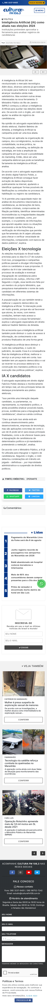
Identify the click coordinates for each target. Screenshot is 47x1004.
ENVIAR (24, 647)
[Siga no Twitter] (37, 872)
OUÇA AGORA (36, 3)
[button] (42, 853)
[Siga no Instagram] (20, 872)
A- (36, 72)
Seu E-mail (7, 924)
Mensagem (7, 944)
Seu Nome (7, 914)
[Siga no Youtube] (29, 872)
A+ (43, 72)
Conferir (23, 719)
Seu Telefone (9, 934)
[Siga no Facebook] (12, 872)
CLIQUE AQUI (31, 996)
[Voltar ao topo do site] (43, 552)
